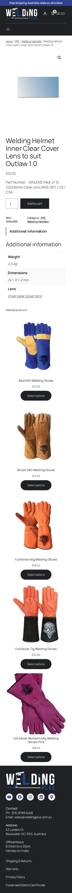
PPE (17, 41)
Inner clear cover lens (25, 296)
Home (9, 41)
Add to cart (34, 203)
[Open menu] (8, 29)
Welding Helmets (31, 41)
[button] (59, 57)
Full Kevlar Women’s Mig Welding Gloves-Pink (36, 740)
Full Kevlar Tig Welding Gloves (36, 649)
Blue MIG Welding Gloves (36, 380)
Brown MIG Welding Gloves (36, 470)
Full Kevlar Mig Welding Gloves (36, 559)
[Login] (45, 13)
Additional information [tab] (28, 231)
